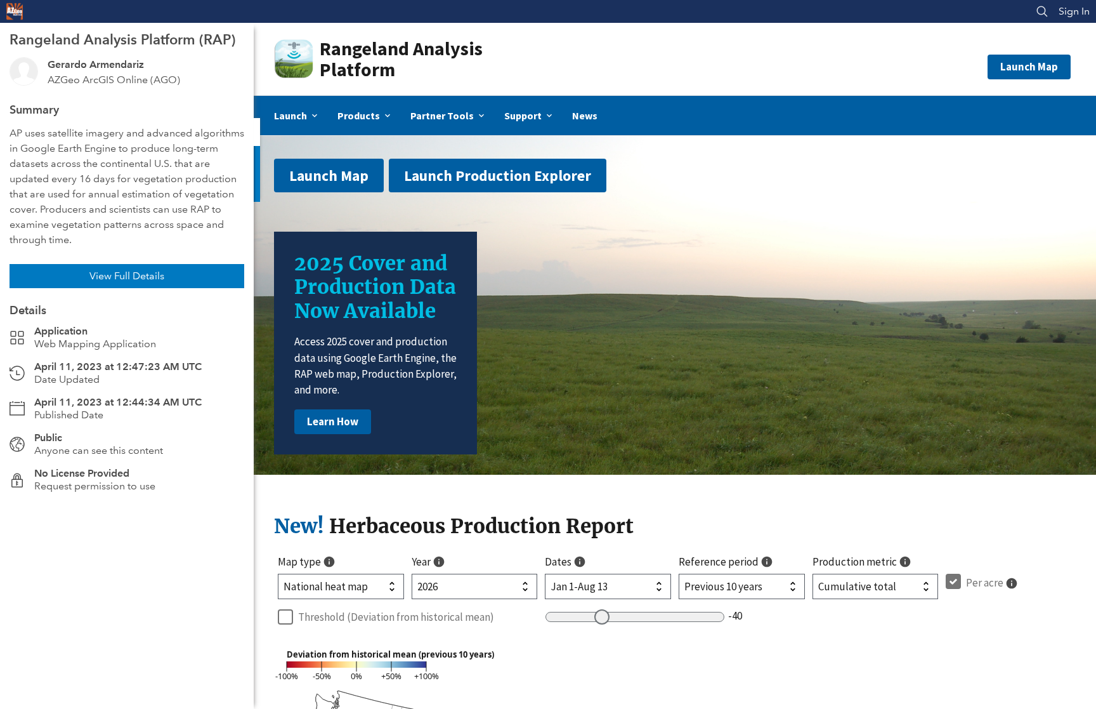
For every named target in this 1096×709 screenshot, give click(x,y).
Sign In (1074, 11)
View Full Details (126, 276)
